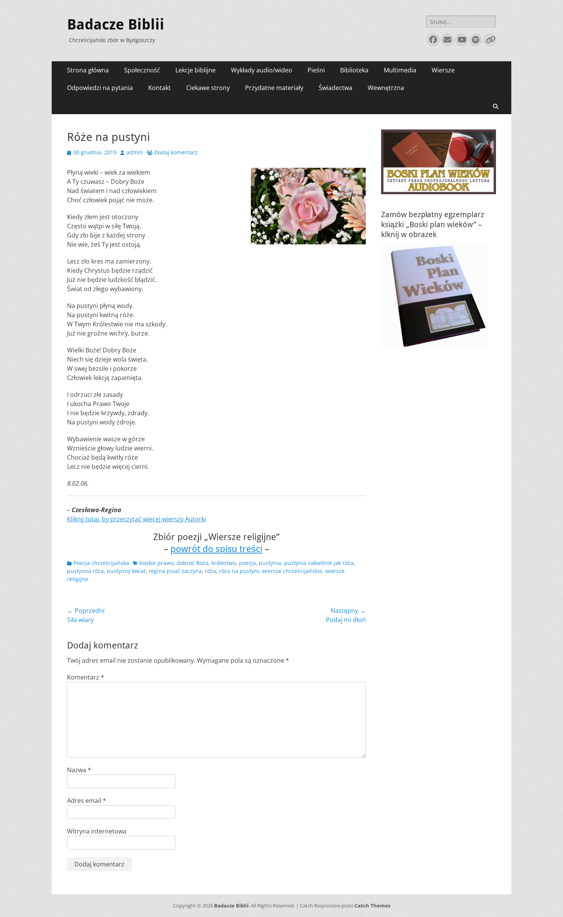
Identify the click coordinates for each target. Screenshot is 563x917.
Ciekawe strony (208, 88)
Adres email (86, 800)
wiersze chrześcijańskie (292, 571)
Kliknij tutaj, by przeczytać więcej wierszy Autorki (136, 519)
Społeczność (142, 70)
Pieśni (316, 70)
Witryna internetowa (96, 831)
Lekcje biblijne (195, 70)
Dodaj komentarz (176, 152)
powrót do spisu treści (216, 549)
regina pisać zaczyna (175, 571)
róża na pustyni (239, 571)
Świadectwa (335, 88)
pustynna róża (85, 571)
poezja (247, 563)
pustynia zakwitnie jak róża (319, 563)
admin (134, 152)
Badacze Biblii (115, 24)
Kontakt (159, 88)
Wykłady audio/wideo (261, 70)
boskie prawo (156, 563)
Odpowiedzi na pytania (100, 88)
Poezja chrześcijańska (101, 563)
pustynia (270, 563)
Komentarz (85, 677)
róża (210, 571)
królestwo (223, 563)
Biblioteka (354, 70)
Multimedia (400, 70)
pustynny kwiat (126, 571)
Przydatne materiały (274, 88)
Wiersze (443, 70)
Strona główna (88, 70)
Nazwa (79, 770)
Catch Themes (372, 905)
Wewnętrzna (386, 88)
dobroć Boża (192, 563)
